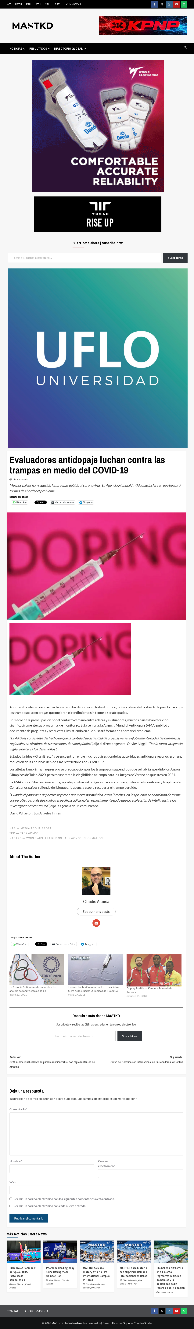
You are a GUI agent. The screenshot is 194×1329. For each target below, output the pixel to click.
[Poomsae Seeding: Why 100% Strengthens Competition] (60, 1252)
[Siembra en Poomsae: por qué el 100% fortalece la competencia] (24, 1252)
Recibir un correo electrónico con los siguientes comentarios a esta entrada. (64, 1199)
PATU (18, 4)
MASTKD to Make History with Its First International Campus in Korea (96, 1274)
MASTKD (95, 1288)
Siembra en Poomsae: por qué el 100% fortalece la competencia (22, 1274)
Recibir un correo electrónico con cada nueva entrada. (49, 1206)
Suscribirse (129, 1036)
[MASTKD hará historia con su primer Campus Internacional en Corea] (134, 1252)
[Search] (185, 47)
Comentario (18, 1109)
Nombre (15, 1161)
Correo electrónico (106, 1163)
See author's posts (96, 911)
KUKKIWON (73, 4)
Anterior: (52, 1062)
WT (9, 4)
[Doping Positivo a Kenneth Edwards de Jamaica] (154, 970)
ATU (38, 4)
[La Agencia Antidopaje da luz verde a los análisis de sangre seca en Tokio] (36, 969)
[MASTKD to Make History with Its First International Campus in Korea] (97, 1252)
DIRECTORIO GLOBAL (68, 48)
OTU (47, 4)
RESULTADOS (38, 48)
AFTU (58, 4)
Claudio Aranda (20, 479)
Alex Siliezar (18, 1284)
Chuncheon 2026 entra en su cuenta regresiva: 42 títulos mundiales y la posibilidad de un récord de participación (170, 1278)
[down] (24, 48)
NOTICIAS (15, 48)
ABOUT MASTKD (36, 1311)
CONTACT (14, 1311)
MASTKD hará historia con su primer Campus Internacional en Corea (133, 1272)
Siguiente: (146, 1059)
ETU (28, 4)
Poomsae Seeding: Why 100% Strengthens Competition (60, 1272)
